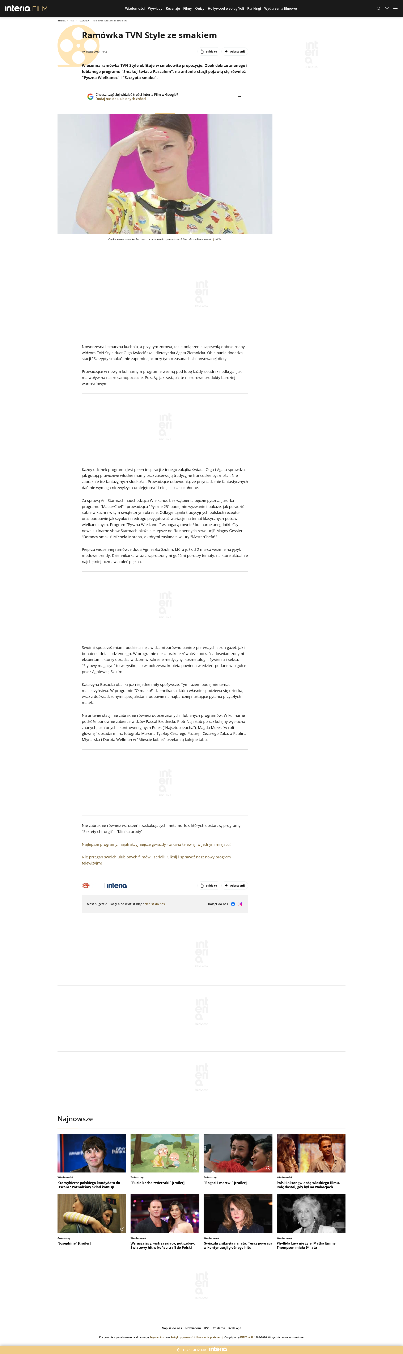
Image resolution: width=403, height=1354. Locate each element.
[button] (134, 8)
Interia (62, 20)
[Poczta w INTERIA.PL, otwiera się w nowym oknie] (387, 8)
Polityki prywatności (183, 1337)
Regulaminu (156, 1337)
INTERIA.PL (247, 1337)
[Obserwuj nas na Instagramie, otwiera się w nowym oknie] (239, 904)
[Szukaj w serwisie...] (378, 8)
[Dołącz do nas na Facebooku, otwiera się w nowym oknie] (233, 904)
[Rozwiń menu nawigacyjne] (395, 8)
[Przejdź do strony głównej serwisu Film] (40, 8)
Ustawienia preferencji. (210, 1337)
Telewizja (83, 20)
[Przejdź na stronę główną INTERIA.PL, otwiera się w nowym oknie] (18, 8)
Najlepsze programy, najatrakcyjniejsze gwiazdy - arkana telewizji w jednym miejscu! (156, 844)
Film (72, 20)
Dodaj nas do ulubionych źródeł (137, 99)
